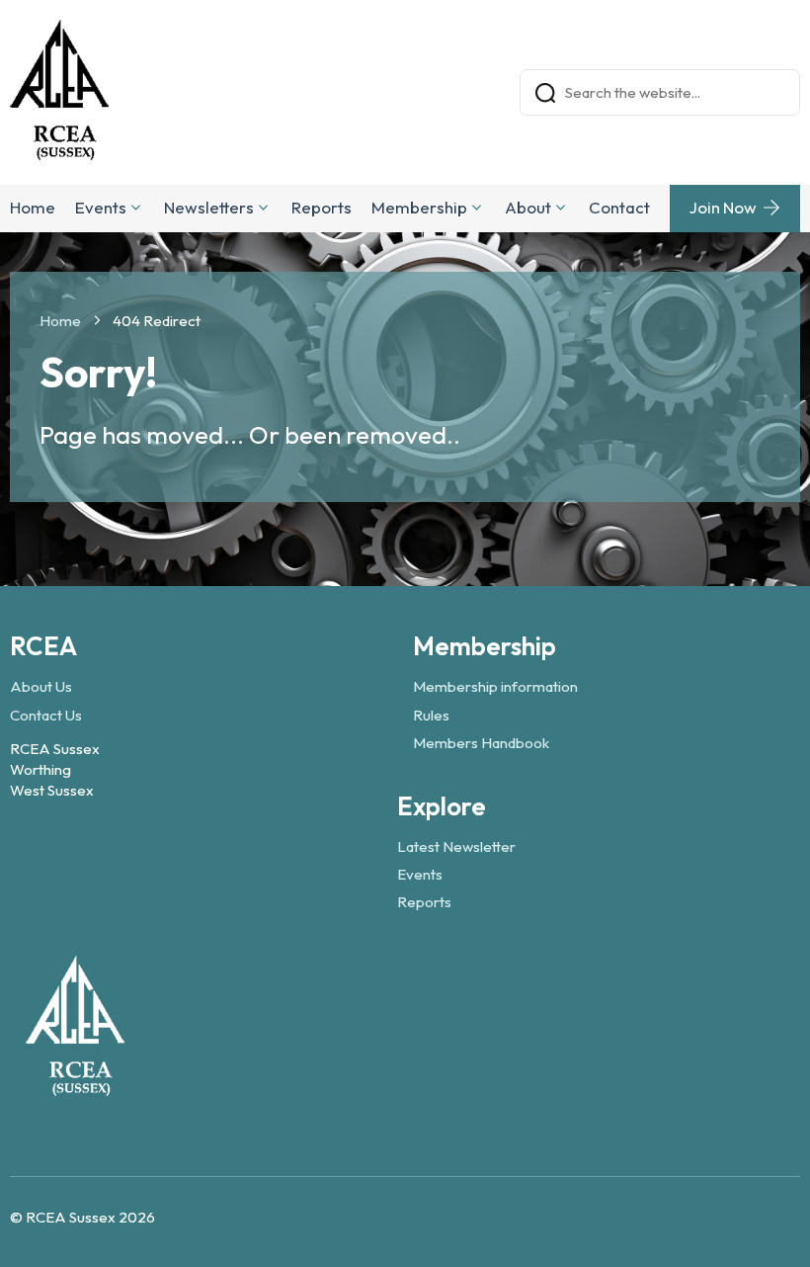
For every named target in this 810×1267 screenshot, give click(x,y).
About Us (41, 686)
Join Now (723, 207)
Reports (321, 207)
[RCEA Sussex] (75, 1086)
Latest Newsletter (456, 846)
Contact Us (46, 715)
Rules (431, 715)
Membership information (495, 686)
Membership (419, 207)
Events (100, 207)
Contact (619, 207)
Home (32, 207)
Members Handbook (481, 742)
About (528, 207)
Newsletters (209, 207)
